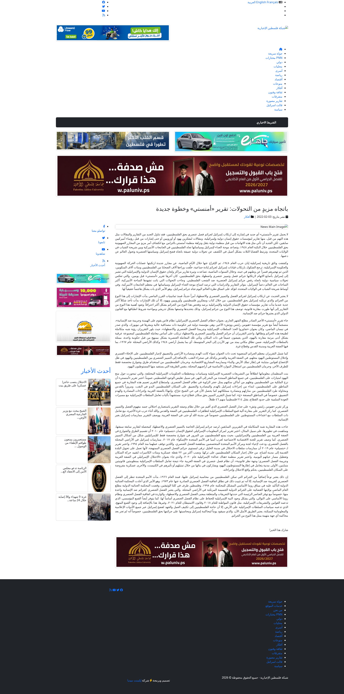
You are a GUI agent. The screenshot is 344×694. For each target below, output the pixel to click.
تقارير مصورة (274, 101)
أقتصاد (278, 79)
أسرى (278, 71)
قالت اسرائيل (274, 105)
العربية (251, 2)
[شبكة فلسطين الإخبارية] (272, 27)
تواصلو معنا (275, 15)
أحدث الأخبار (96, 371)
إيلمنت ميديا (134, 680)
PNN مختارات (274, 58)
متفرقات (277, 96)
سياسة (278, 109)
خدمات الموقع (274, 6)
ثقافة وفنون (275, 92)
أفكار (279, 88)
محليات (278, 66)
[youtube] (103, 11)
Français (272, 2)
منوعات (277, 84)
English (261, 2)
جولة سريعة (275, 53)
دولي (279, 62)
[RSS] (103, 15)
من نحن (277, 11)
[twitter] (103, 6)
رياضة (278, 75)
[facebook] (103, 2)
